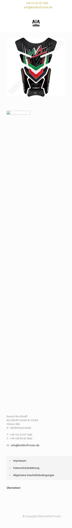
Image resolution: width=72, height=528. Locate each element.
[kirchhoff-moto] (36, 24)
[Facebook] (31, 12)
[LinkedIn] (41, 12)
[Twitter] (36, 12)
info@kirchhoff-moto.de (38, 7)
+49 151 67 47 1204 (37, 3)
